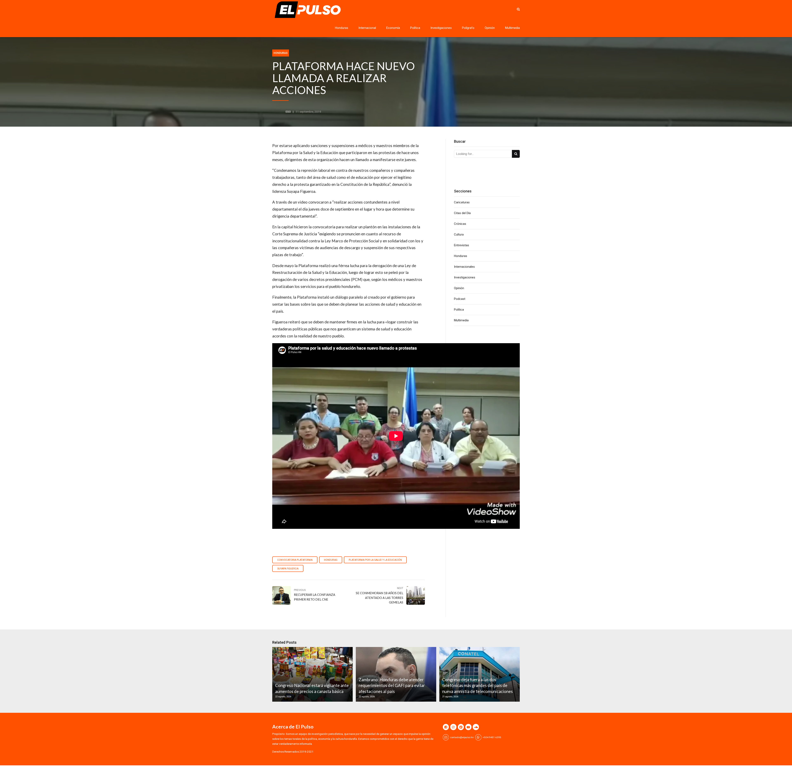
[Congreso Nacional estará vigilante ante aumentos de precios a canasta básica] (312, 674)
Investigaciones (441, 28)
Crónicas (460, 224)
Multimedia (512, 28)
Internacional (367, 28)
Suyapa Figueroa (287, 568)
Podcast (459, 299)
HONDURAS (330, 560)
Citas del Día (462, 213)
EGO (288, 111)
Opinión (490, 28)
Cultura (459, 234)
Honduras (341, 28)
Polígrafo (468, 28)
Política (415, 28)
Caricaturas (462, 202)
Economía (393, 28)
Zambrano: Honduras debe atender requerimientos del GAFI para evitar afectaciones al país (392, 685)
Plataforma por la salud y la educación (375, 560)
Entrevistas (461, 245)
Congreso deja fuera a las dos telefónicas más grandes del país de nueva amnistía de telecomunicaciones (477, 685)
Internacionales (464, 267)
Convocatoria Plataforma (294, 560)
